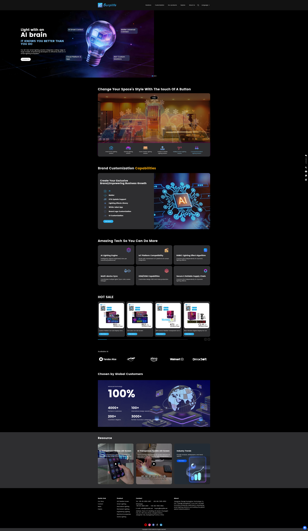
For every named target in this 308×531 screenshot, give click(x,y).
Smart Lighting (121, 504)
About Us (192, 5)
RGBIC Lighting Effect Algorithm (191, 255)
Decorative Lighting (123, 506)
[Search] (198, 5)
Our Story (101, 501)
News (99, 506)
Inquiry (100, 509)
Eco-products (172, 5)
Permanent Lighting (123, 509)
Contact (100, 504)
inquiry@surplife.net (160, 508)
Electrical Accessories (124, 514)
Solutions (148, 5)
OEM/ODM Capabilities (149, 276)
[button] (205, 339)
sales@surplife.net (147, 508)
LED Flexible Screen (123, 501)
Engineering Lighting (123, 512)
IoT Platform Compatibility (151, 255)
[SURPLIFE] (77, 44)
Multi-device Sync (109, 276)
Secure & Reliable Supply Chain (191, 276)
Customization (159, 5)
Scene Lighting (121, 517)
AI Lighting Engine (109, 255)
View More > (108, 221)
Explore (183, 5)
